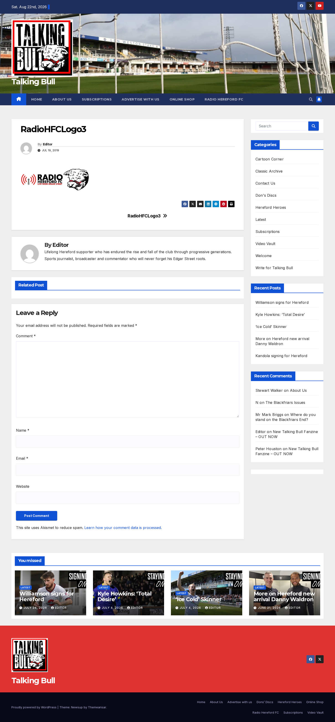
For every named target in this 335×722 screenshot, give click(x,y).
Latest (260, 219)
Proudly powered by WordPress (34, 707)
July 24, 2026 (36, 607)
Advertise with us (141, 99)
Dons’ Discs (265, 702)
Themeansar (97, 707)
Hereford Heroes (270, 207)
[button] (311, 99)
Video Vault (265, 243)
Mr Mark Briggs (269, 414)
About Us (62, 99)
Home (36, 99)
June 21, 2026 (270, 607)
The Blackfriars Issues (285, 402)
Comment (26, 336)
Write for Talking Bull (274, 268)
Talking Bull (33, 81)
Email (22, 458)
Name (22, 430)
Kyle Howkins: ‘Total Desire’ (280, 314)
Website (22, 486)
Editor (47, 144)
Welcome (263, 255)
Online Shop (182, 99)
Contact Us (265, 183)
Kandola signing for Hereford (281, 355)
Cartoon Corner (269, 159)
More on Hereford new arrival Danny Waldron (284, 596)
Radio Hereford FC (224, 99)
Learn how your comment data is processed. (123, 527)
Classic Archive (269, 171)
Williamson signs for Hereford (282, 302)
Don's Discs (265, 195)
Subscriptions (97, 99)
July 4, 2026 (113, 607)
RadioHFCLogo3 (144, 216)
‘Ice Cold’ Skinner (271, 326)
